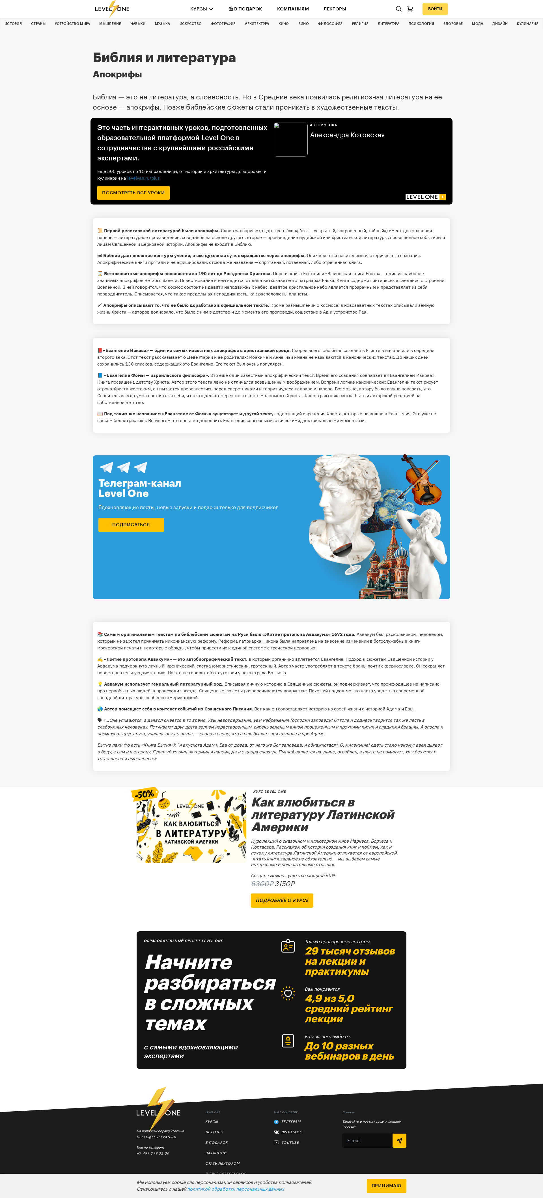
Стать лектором (222, 1163)
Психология (421, 23)
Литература (388, 23)
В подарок (248, 9)
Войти (435, 9)
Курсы (198, 9)
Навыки (138, 23)
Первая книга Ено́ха (294, 273)
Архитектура (257, 23)
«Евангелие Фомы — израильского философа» (156, 375)
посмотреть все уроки (133, 193)
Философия (330, 23)
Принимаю (387, 1186)
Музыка (162, 23)
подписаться (131, 525)
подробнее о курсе (282, 900)
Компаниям (293, 9)
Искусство (191, 23)
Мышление (110, 23)
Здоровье (453, 23)
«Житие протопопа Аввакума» (296, 634)
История (13, 23)
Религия (360, 23)
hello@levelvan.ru (156, 1137)
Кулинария (527, 23)
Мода (477, 23)
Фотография (223, 23)
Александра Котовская (347, 135)
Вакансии (216, 1153)
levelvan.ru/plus (143, 178)
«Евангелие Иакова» (126, 350)
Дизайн (500, 23)
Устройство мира (72, 23)
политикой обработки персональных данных (235, 1189)
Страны (38, 23)
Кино (284, 23)
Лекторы (335, 9)
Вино (303, 23)
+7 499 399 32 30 (153, 1153)
